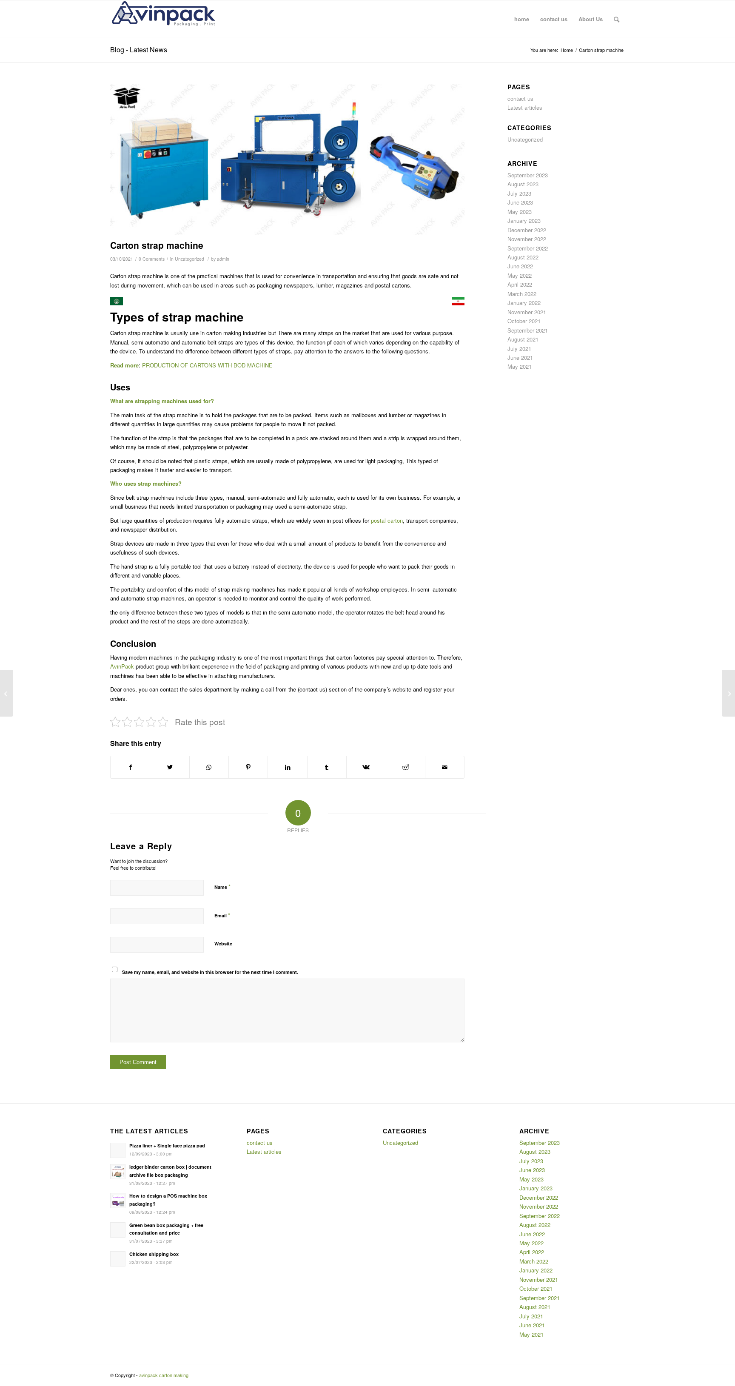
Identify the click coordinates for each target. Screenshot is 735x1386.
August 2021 (522, 339)
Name (222, 886)
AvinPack (122, 666)
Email (222, 915)
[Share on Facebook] (130, 767)
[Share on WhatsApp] (209, 767)
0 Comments (152, 259)
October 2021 (524, 321)
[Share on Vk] (366, 767)
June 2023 (520, 202)
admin (223, 259)
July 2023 (519, 193)
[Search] (616, 19)
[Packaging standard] (6, 693)
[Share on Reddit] (405, 767)
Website (223, 943)
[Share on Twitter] (169, 767)
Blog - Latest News (138, 49)
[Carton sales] (728, 693)
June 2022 (520, 266)
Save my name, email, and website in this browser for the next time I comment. (210, 972)
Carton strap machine (156, 245)
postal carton (387, 520)
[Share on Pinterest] (248, 767)
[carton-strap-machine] (287, 160)
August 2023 (522, 184)
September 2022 (527, 248)
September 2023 (527, 175)
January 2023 (524, 220)
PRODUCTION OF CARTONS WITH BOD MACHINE (207, 365)
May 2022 (519, 275)
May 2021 (519, 366)
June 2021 (520, 357)
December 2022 (526, 230)
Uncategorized (189, 259)
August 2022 (522, 257)
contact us (520, 98)
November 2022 (526, 239)
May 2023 (519, 212)
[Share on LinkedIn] (287, 767)
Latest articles (524, 107)
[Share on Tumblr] (327, 767)
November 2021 (526, 312)
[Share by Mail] (444, 767)
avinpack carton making (163, 1375)
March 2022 (521, 294)
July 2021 (519, 348)
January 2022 (524, 303)
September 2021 (527, 330)
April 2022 (519, 284)
